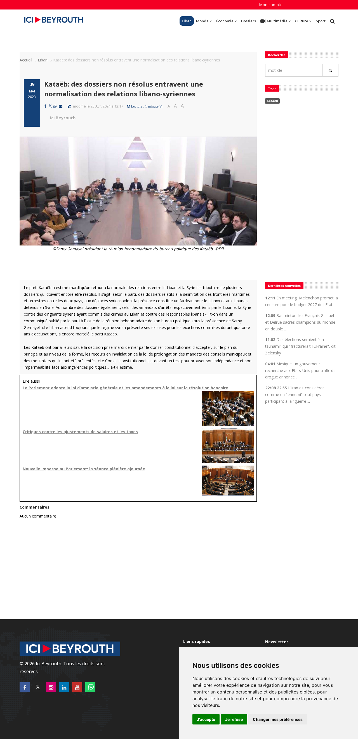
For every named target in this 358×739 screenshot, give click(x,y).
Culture (301, 20)
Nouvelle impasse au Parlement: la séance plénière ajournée (84, 468)
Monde (202, 20)
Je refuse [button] (234, 719)
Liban (187, 20)
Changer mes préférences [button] (278, 719)
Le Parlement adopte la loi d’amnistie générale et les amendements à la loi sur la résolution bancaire (125, 387)
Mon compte (270, 4)
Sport (321, 20)
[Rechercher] (330, 70)
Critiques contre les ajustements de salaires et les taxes (80, 431)
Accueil (26, 60)
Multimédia (277, 20)
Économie (225, 20)
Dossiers (248, 20)
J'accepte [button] (206, 719)
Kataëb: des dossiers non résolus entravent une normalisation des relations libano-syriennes (123, 88)
